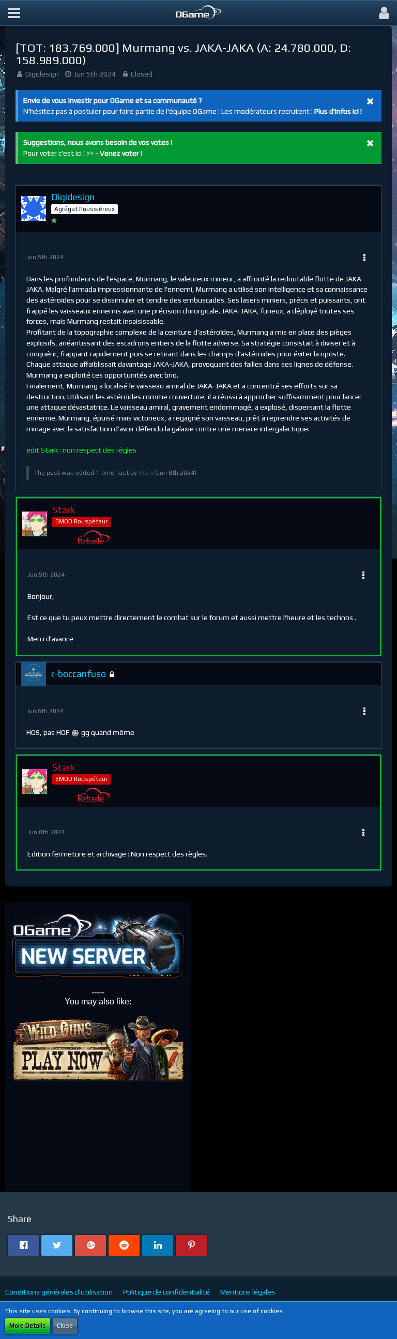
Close (65, 1325)
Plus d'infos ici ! (338, 111)
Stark (146, 472)
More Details (27, 1325)
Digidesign (42, 74)
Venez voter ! (121, 153)
